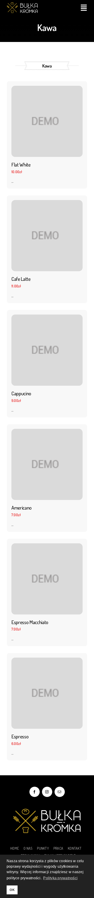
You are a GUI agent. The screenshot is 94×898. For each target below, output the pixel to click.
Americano (21, 507)
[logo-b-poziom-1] (22, 4)
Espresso (20, 736)
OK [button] (12, 890)
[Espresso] (47, 692)
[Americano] (47, 464)
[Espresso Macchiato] (47, 578)
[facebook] (34, 792)
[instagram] (47, 792)
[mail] (60, 792)
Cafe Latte (21, 279)
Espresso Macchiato (29, 622)
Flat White (21, 164)
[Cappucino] (47, 349)
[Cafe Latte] (47, 235)
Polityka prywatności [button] (60, 878)
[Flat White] (47, 121)
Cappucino (21, 393)
